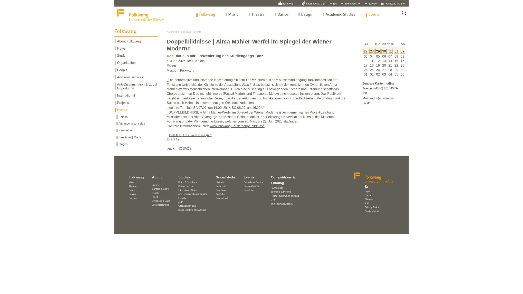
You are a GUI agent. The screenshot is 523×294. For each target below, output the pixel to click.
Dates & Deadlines (187, 182)
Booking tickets (251, 186)
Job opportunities (160, 205)
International (126, 95)
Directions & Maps (161, 201)
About (157, 177)
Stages (122, 144)
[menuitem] (207, 14)
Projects (123, 103)
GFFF (274, 199)
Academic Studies (340, 14)
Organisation (126, 63)
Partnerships (277, 188)
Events (373, 14)
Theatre (258, 14)
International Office (187, 190)
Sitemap (369, 199)
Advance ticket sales (131, 123)
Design (306, 14)
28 (372, 51)
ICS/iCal (185, 148)
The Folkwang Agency (282, 204)
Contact (369, 195)
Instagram (221, 186)
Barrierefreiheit (372, 211)
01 (396, 51)
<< (366, 44)
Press (155, 197)
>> (403, 44)
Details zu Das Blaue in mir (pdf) (190, 135)
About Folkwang (129, 41)
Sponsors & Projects (281, 191)
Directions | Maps (129, 137)
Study (121, 55)
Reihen (123, 116)
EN (335, 3)
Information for (353, 3)
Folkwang (207, 14)
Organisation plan (187, 206)
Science (133, 198)
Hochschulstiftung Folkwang (285, 196)
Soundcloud (222, 198)
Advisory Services (130, 77)
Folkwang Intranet (395, 3)
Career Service (185, 186)
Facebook (221, 190)
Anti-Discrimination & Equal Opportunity (137, 86)
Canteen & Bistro (160, 189)
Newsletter (125, 130)
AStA (180, 202)
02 (402, 51)
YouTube (220, 194)
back (171, 148)
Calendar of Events (253, 182)
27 (366, 51)
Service (372, 3)
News (121, 48)
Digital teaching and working (192, 210)
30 (384, 51)
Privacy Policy (372, 207)
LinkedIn (220, 182)
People (122, 70)
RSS (367, 203)
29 (378, 51)
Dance (283, 14)
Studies (184, 177)
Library (155, 185)
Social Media (226, 177)
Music (233, 14)
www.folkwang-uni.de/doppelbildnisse (237, 126)
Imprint (368, 191)
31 (390, 51)
